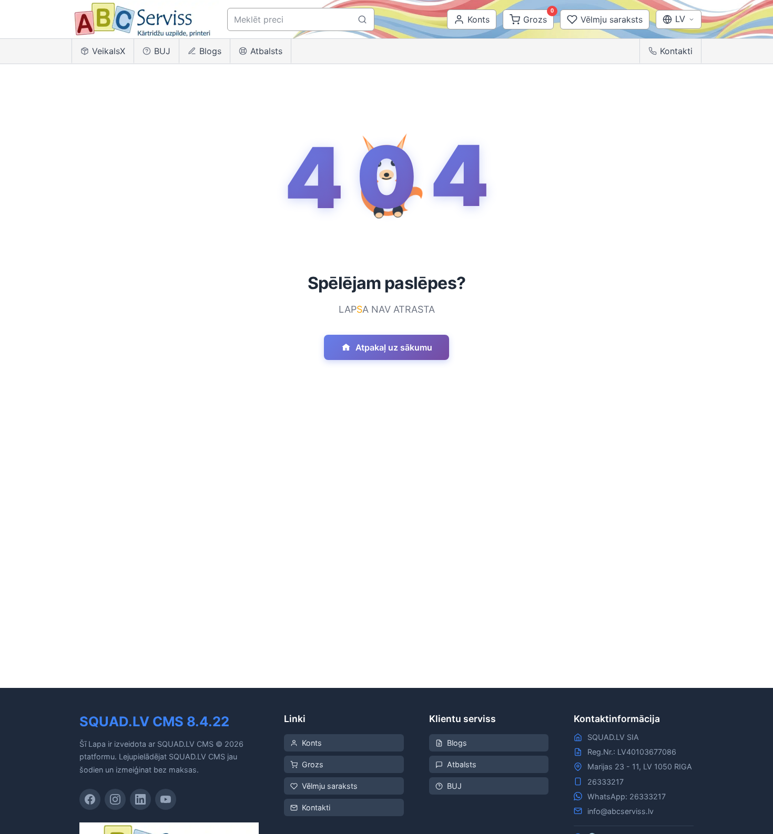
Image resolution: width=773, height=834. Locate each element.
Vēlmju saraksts (330, 785)
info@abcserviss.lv (620, 811)
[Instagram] (115, 799)
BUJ (162, 51)
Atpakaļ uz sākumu (393, 347)
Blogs (210, 51)
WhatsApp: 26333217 (626, 796)
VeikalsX (108, 51)
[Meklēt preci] (362, 19)
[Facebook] (89, 799)
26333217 (605, 781)
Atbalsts (266, 51)
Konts (312, 742)
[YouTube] (165, 799)
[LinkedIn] (140, 799)
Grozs (312, 764)
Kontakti (676, 51)
